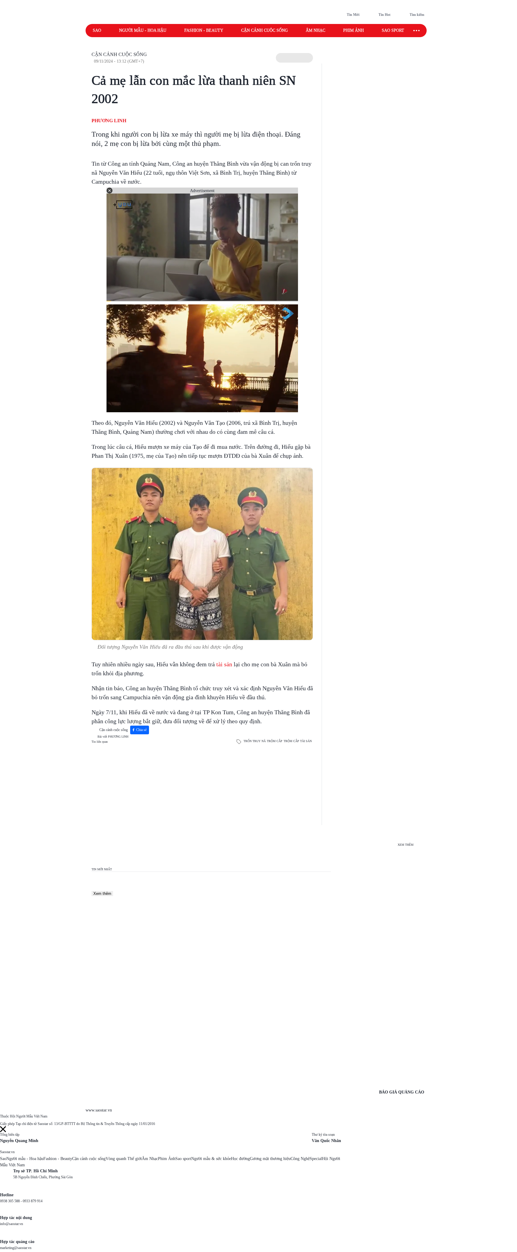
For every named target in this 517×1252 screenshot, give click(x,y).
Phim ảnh (353, 30)
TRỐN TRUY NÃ (255, 741)
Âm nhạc (315, 30)
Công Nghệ (300, 1158)
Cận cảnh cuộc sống (264, 30)
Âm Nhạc (150, 1158)
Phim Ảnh (166, 1158)
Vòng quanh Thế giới (124, 1158)
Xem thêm (102, 893)
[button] (294, 58)
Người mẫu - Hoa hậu (142, 30)
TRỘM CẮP (274, 741)
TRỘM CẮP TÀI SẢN (298, 741)
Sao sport (393, 30)
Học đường (240, 1158)
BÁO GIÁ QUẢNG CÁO (401, 1092)
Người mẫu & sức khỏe (211, 1158)
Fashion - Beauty (203, 30)
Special (316, 1158)
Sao (97, 30)
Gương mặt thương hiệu (270, 1158)
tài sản (224, 664)
